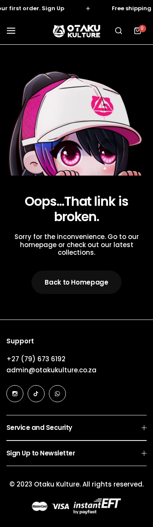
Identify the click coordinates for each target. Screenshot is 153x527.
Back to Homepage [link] (76, 282)
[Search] (118, 30)
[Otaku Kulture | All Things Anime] (76, 31)
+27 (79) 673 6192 (35, 358)
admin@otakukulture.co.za (51, 370)
